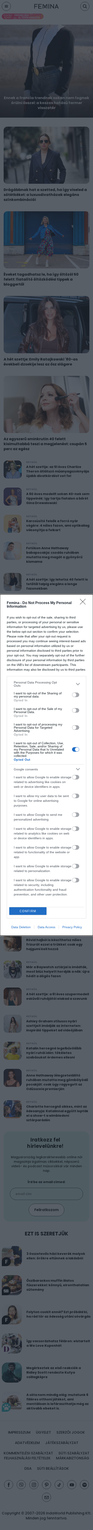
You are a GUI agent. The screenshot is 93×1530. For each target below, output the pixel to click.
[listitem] (46, 684)
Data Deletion (21, 927)
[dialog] (46, 765)
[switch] (75, 695)
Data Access (46, 927)
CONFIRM (28, 911)
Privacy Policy (72, 927)
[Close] (84, 603)
